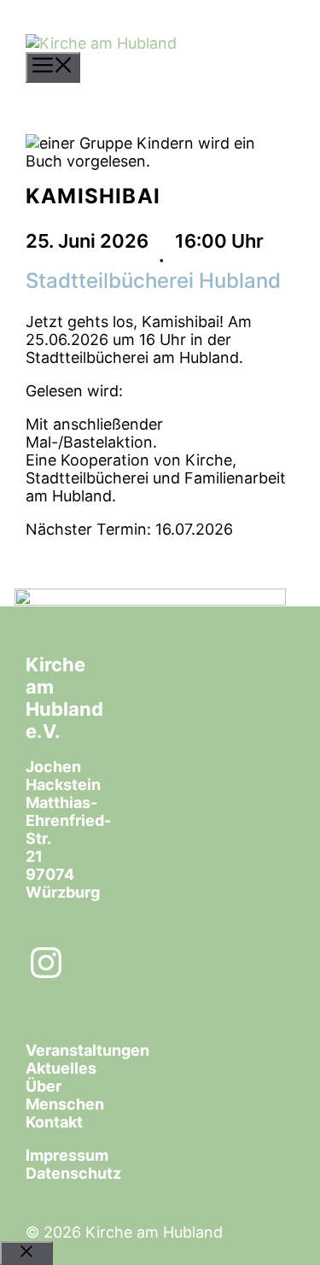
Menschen (65, 1104)
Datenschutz (73, 1173)
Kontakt (54, 1122)
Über (43, 1086)
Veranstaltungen (87, 1050)
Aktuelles (61, 1068)
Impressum (67, 1155)
